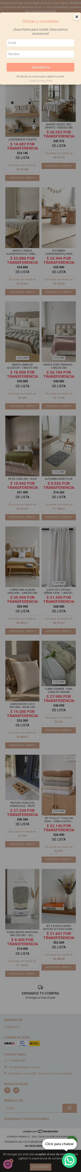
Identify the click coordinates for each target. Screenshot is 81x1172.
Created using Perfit (40, 80)
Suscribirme (40, 67)
